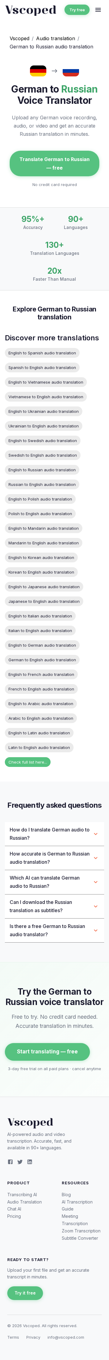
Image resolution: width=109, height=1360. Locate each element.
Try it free (25, 1292)
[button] (54, 834)
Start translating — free (47, 1052)
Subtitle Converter (80, 1238)
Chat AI (14, 1208)
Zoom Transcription (81, 1230)
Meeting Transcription (75, 1220)
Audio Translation (24, 1201)
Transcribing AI (22, 1194)
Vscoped (19, 38)
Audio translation (55, 38)
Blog (66, 1194)
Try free (77, 9)
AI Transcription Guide (77, 1205)
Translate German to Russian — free (54, 163)
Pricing (14, 1216)
